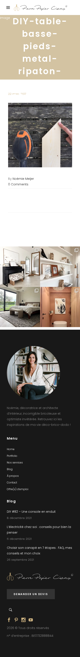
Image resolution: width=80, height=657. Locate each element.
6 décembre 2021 (19, 539)
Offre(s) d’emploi (17, 489)
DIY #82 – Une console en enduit (31, 511)
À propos (13, 476)
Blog (10, 469)
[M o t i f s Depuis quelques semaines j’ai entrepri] (20, 266)
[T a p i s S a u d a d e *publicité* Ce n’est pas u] (20, 307)
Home (11, 449)
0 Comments (18, 184)
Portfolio (12, 456)
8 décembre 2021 (19, 518)
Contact (12, 482)
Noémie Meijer (23, 179)
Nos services (15, 462)
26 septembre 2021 (20, 560)
